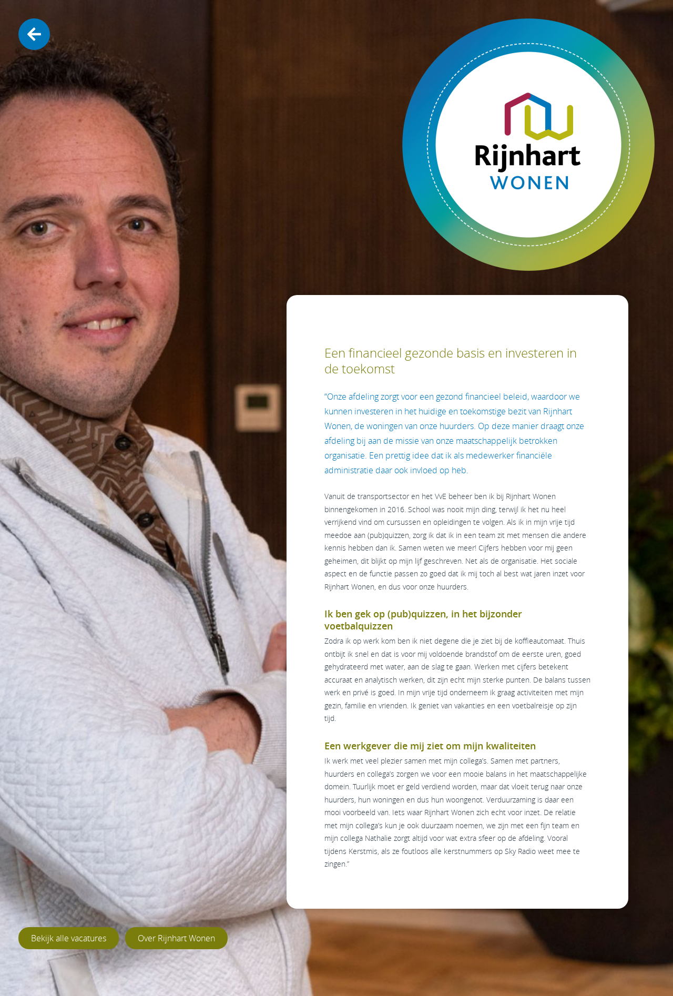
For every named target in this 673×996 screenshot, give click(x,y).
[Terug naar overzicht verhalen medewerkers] (34, 34)
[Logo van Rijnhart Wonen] (528, 144)
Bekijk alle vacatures (68, 938)
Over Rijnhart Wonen (176, 938)
